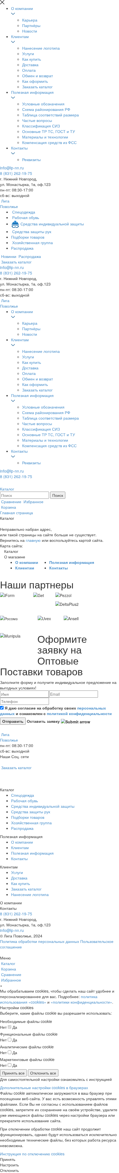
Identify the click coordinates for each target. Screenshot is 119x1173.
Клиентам (20, 36)
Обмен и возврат (37, 75)
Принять (7, 1159)
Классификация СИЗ (41, 126)
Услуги (28, 53)
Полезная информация (32, 92)
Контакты (19, 148)
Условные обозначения (43, 103)
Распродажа (22, 828)
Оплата (29, 70)
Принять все (13, 1073)
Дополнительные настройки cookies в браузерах (44, 1087)
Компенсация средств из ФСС (49, 142)
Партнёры (31, 25)
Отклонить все (43, 1073)
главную (33, 540)
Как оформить (35, 81)
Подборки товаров (27, 817)
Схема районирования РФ (46, 109)
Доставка (30, 64)
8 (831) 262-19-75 (16, 173)
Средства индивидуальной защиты (42, 806)
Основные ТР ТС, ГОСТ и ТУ (48, 131)
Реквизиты (31, 159)
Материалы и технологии (45, 137)
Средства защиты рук (30, 811)
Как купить (31, 59)
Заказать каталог (37, 86)
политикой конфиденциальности (79, 713)
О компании (22, 8)
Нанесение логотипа (41, 48)
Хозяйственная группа (31, 822)
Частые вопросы (37, 120)
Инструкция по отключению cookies (32, 1153)
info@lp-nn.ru (12, 167)
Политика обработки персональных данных (39, 941)
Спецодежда (22, 795)
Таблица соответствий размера (50, 115)
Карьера (29, 20)
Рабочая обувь (24, 800)
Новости (29, 31)
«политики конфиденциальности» (81, 1002)
